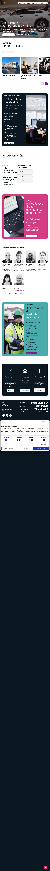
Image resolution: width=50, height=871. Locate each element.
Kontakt (42, 3)
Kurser (20, 3)
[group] (11, 66)
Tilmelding (29, 3)
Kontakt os (10, 390)
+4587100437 (33, 270)
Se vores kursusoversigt (8, 34)
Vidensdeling (34, 3)
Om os (39, 3)
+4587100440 (9, 270)
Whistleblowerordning (24, 409)
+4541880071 (21, 292)
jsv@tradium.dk (9, 269)
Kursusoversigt (39, 403)
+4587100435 (9, 293)
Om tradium (42, 406)
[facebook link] (3, 415)
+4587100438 (21, 270)
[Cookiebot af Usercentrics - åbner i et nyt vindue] (43, 422)
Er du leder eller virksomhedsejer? (23, 172)
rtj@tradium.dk (32, 269)
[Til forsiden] (4, 3)
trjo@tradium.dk (44, 267)
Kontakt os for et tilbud (31, 236)
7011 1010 (9, 410)
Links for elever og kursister (23, 407)
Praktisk (24, 3)
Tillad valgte (25, 448)
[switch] (19, 440)
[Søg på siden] (46, 3)
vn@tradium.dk (9, 292)
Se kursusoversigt (42, 43)
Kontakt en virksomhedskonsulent (22, 34)
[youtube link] (10, 415)
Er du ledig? (21, 180)
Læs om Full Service (9, 143)
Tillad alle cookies (41, 448)
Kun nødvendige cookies (9, 448)
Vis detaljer (43, 444)
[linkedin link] (7, 415)
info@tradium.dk (8, 409)
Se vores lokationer (25, 390)
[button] (42, 83)
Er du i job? (21, 176)
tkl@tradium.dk (20, 290)
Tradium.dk (22, 411)
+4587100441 (44, 269)
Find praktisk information (39, 390)
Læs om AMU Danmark (31, 353)
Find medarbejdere (23, 404)
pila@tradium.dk (17, 268)
